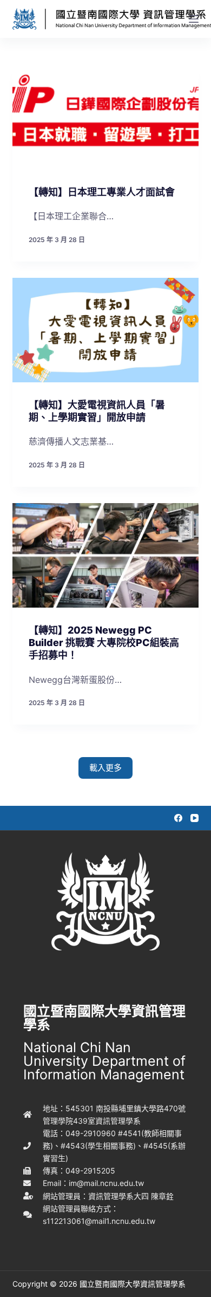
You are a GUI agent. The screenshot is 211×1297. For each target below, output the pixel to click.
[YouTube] (194, 818)
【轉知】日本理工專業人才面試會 (102, 192)
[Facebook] (178, 818)
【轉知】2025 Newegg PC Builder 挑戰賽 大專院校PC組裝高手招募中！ (104, 642)
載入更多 (105, 767)
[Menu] (194, 19)
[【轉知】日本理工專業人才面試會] (105, 117)
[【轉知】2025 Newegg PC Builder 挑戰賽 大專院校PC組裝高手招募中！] (105, 555)
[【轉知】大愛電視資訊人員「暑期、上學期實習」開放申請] (105, 330)
